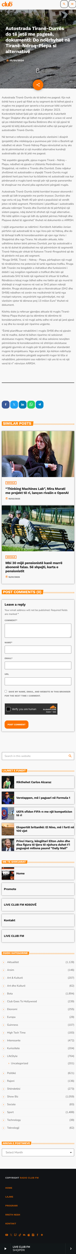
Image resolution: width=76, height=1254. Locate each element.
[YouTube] (6, 1235)
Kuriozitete (13, 1048)
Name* (8, 642)
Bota (10, 993)
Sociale (11, 483)
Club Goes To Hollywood (22, 1001)
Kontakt (9, 920)
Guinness (12, 1025)
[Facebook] (37, 1235)
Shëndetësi (13, 1089)
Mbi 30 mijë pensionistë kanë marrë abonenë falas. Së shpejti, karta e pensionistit (33, 567)
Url (7, 674)
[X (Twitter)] (11, 1235)
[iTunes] (28, 1235)
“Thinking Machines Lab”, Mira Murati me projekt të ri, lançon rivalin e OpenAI (37, 491)
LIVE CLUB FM (14, 936)
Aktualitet (13, 962)
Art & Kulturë (15, 978)
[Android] (41, 1235)
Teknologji (13, 1128)
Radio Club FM (29, 1178)
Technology (14, 1120)
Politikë (11, 1073)
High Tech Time (16, 1033)
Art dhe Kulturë (16, 986)
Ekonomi (12, 1009)
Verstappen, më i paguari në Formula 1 (43, 798)
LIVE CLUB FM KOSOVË (20, 905)
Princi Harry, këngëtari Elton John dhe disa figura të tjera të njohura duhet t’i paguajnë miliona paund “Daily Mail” (43, 844)
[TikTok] (20, 1235)
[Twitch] (15, 1235)
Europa (11, 1017)
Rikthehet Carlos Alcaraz (33, 782)
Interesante (14, 1040)
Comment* (11, 620)
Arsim (10, 970)
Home (20, 873)
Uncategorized (19, 1063)
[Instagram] (33, 1235)
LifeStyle (12, 1056)
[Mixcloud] (24, 1235)
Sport (10, 1112)
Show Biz (12, 1096)
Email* (9, 658)
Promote (10, 889)
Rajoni (10, 1081)
